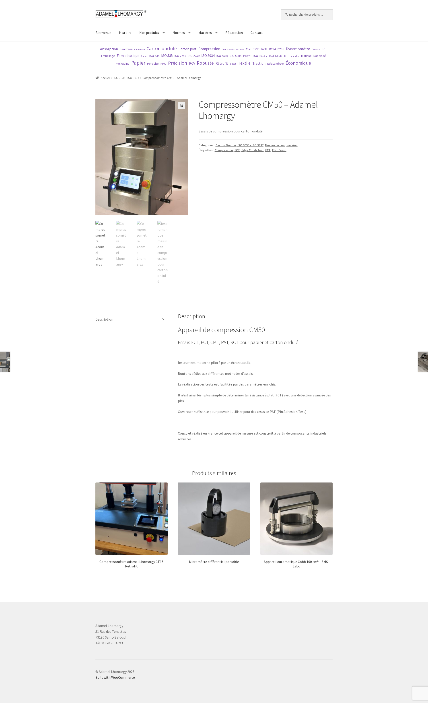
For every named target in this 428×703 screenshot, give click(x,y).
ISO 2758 (180, 56)
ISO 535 (167, 55)
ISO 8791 (247, 56)
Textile (244, 63)
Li (285, 56)
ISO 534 (154, 56)
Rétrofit (222, 63)
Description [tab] (104, 319)
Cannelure (139, 49)
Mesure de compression (281, 145)
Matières (205, 32)
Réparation (234, 32)
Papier (138, 62)
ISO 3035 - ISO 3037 (126, 78)
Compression (209, 48)
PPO (163, 64)
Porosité (153, 64)
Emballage (108, 56)
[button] (181, 105)
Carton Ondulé (226, 145)
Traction (258, 63)
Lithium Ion (293, 56)
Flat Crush (279, 150)
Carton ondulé (161, 48)
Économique (298, 63)
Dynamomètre (298, 48)
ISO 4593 (222, 56)
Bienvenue (103, 32)
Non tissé (319, 56)
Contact (257, 32)
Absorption (109, 49)
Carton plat (188, 49)
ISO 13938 (275, 56)
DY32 (264, 49)
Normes (179, 32)
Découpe (316, 49)
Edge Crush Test (252, 150)
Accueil (105, 78)
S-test (233, 63)
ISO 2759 (194, 56)
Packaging (123, 64)
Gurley (144, 56)
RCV (192, 63)
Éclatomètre (275, 64)
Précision (177, 63)
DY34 (272, 49)
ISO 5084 (235, 56)
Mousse (306, 56)
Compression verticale (233, 49)
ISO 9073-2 (260, 56)
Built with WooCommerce (115, 677)
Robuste (205, 63)
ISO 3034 (208, 55)
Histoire (125, 32)
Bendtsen (126, 49)
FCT (268, 150)
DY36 (281, 49)
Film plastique (128, 55)
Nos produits (149, 32)
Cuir (248, 49)
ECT (324, 49)
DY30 (256, 49)
